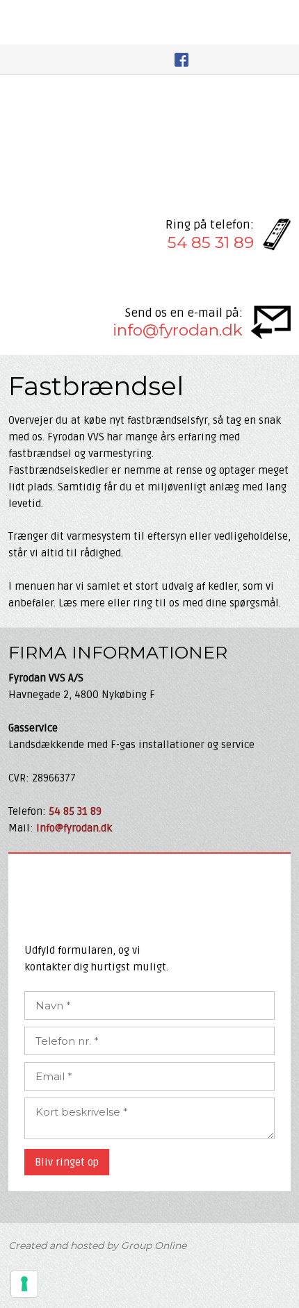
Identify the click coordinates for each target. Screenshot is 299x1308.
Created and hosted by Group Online (97, 1245)
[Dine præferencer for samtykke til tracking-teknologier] (24, 1283)
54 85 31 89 (211, 242)
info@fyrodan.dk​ (74, 828)
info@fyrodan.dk (178, 330)
